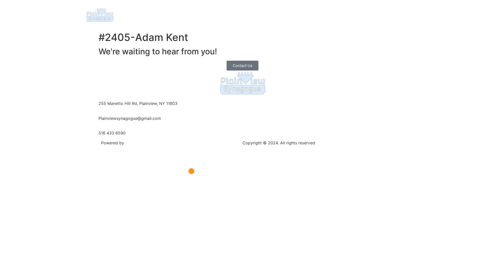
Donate (353, 14)
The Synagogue (211, 14)
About (176, 14)
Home (155, 14)
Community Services (312, 14)
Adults (247, 14)
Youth (273, 14)
